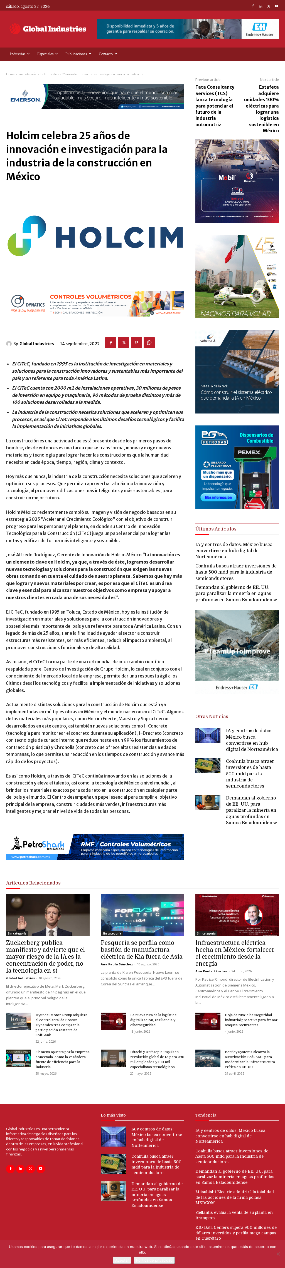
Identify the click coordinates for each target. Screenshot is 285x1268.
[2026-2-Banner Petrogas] (237, 507)
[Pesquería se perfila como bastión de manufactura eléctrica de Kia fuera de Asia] (142, 915)
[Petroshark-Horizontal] (95, 864)
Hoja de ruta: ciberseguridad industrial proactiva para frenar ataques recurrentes (251, 1020)
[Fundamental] (188, 29)
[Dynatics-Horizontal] (95, 321)
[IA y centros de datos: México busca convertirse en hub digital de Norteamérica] (207, 735)
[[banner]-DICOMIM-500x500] (237, 221)
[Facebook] (252, 6)
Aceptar (122, 1260)
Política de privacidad (154, 1260)
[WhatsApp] (149, 342)
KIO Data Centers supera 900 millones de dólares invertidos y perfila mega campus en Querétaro (236, 1232)
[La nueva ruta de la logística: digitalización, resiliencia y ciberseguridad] (113, 1021)
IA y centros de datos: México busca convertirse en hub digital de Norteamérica (233, 551)
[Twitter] (268, 6)
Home (10, 74)
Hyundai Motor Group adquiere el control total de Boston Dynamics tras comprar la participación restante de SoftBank (61, 1025)
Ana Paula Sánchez (117, 964)
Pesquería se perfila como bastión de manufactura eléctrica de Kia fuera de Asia (142, 950)
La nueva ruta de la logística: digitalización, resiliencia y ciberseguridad (153, 1020)
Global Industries (36, 343)
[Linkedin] (260, 6)
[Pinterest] (136, 342)
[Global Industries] (9, 344)
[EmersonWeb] (95, 113)
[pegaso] (237, 316)
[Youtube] (276, 6)
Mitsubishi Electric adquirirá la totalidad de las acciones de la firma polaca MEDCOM (234, 1197)
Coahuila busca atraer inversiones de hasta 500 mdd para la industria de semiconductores (236, 572)
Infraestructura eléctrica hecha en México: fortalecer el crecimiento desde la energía (234, 953)
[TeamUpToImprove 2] (237, 698)
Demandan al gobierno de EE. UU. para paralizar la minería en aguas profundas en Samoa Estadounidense (236, 593)
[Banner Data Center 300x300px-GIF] (237, 412)
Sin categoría (27, 74)
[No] (278, 1254)
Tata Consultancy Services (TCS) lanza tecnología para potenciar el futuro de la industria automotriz (214, 105)
